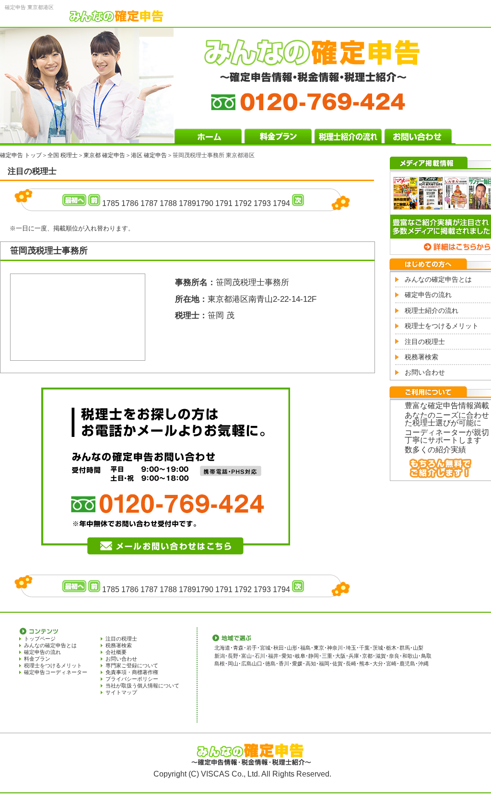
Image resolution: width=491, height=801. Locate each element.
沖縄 (423, 663)
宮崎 (391, 663)
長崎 (351, 663)
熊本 (364, 663)
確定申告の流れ (428, 294)
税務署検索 (421, 357)
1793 (262, 203)
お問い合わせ (425, 372)
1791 (224, 203)
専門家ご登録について (131, 665)
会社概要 (116, 652)
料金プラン (37, 659)
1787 (149, 203)
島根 (219, 663)
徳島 (270, 663)
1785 (110, 203)
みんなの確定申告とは (438, 279)
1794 (281, 203)
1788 (168, 203)
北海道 (222, 648)
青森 (238, 648)
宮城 (265, 648)
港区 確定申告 (149, 155)
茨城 (378, 648)
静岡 (313, 656)
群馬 (404, 648)
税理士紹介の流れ (431, 310)
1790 (204, 203)
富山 (246, 656)
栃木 (391, 648)
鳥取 (426, 656)
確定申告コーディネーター (55, 672)
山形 (292, 648)
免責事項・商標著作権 (131, 672)
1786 (130, 203)
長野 (233, 656)
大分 (378, 663)
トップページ (40, 638)
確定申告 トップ (21, 155)
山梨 (418, 648)
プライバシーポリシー (131, 679)
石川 (260, 656)
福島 (305, 648)
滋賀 (380, 656)
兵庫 (354, 656)
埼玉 (351, 648)
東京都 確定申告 (104, 155)
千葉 (364, 648)
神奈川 (335, 648)
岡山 (233, 663)
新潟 (219, 656)
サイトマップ (121, 692)
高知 (310, 663)
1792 (243, 203)
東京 (319, 648)
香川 (284, 663)
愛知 (286, 656)
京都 (367, 656)
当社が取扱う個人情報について (142, 685)
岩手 (251, 648)
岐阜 (300, 656)
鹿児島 (407, 663)
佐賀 (337, 663)
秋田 (278, 648)
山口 (257, 663)
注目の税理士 (425, 341)
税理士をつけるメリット (442, 326)
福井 (273, 656)
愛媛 (297, 663)
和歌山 (410, 656)
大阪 (340, 656)
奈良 (394, 656)
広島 (246, 663)
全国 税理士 (62, 155)
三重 (327, 656)
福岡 (324, 663)
